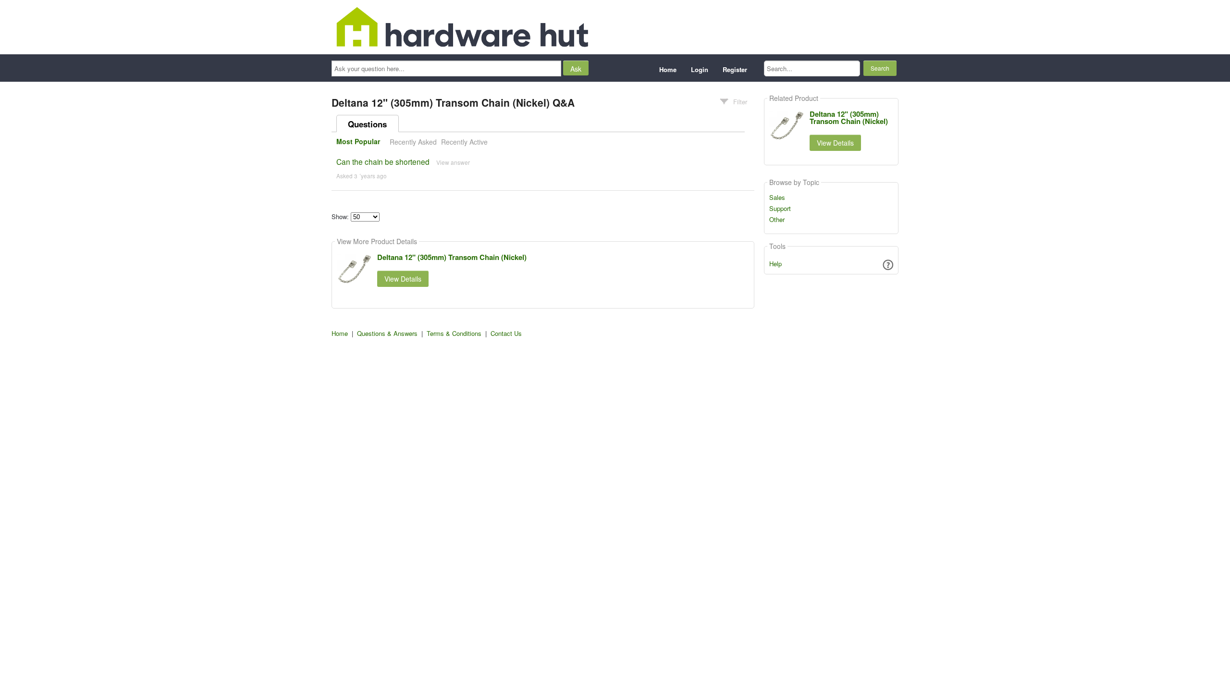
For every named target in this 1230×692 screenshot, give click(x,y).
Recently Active (464, 142)
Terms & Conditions (454, 333)
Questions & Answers (387, 333)
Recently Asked (413, 142)
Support (780, 208)
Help (775, 263)
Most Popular (358, 142)
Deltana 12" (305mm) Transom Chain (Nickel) (452, 257)
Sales (777, 197)
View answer (453, 162)
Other (777, 219)
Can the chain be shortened (383, 161)
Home (667, 69)
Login (699, 69)
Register (735, 69)
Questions (367, 124)
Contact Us (506, 333)
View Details (402, 279)
